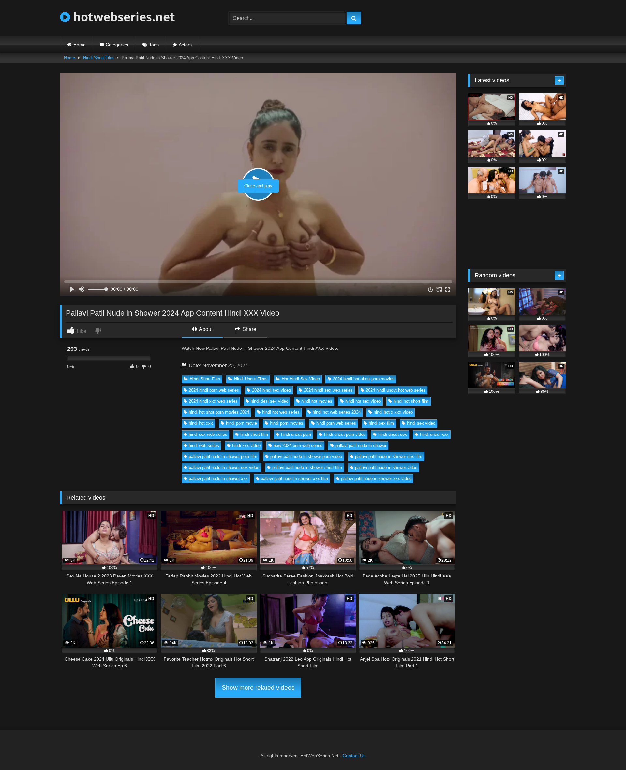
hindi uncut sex (392, 434)
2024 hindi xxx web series (213, 401)
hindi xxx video (246, 445)
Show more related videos (258, 687)
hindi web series (204, 445)
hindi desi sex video (269, 401)
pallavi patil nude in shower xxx (218, 478)
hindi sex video (421, 423)
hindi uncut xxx (434, 434)
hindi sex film (381, 423)
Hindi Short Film (98, 57)
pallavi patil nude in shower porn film (223, 456)
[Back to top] (606, 750)
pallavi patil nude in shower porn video (306, 456)
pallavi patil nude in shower (360, 445)
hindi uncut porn (296, 434)
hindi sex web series (208, 434)
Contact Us (354, 755)
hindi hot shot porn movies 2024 (219, 412)
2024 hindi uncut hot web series (395, 390)
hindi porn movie (241, 423)
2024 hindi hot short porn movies (364, 379)
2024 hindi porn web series (214, 390)
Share (248, 329)
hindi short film (254, 434)
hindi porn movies (286, 423)
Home (79, 44)
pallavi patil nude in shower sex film (388, 456)
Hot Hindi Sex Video (301, 379)
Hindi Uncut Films (251, 379)
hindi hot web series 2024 (337, 412)
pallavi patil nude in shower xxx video (376, 478)
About (205, 329)
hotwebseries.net (122, 17)
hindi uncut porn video (344, 434)
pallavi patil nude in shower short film (307, 467)
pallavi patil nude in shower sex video (224, 467)
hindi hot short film (411, 401)
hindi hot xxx (201, 423)
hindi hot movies (316, 401)
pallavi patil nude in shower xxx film (294, 478)
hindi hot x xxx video (393, 412)
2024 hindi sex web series (328, 390)
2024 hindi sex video (271, 390)
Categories (117, 44)
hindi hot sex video (363, 401)
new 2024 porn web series (298, 445)
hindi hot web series (281, 412)
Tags (154, 44)
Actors (185, 44)
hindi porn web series (336, 423)
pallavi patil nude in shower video (386, 467)
